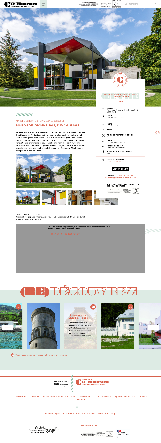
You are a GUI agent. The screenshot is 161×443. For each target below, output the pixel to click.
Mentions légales (52, 414)
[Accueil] (44, 430)
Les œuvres (20, 397)
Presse (143, 397)
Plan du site (68, 414)
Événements (86, 397)
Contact (80, 399)
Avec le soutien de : (89, 425)
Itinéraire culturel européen (59, 397)
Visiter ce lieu (120, 169)
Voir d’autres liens (105, 414)
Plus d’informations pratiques (118, 162)
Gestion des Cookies (85, 414)
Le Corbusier (104, 397)
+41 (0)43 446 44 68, (124, 176)
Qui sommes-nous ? (125, 397)
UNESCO (35, 397)
